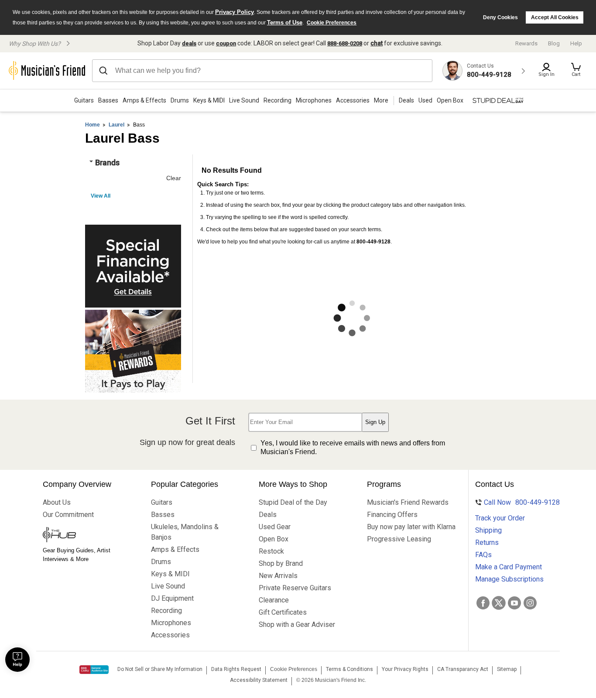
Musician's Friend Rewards (404, 502)
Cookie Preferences (331, 23)
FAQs (483, 555)
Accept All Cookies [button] (555, 17)
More (381, 100)
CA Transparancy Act (462, 669)
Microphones (314, 100)
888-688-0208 (344, 43)
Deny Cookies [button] (500, 17)
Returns (487, 542)
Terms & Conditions (349, 669)
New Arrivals (278, 575)
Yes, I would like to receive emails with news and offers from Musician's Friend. (352, 447)
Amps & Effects (144, 100)
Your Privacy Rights (405, 669)
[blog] (80, 535)
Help (576, 43)
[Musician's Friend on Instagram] (530, 603)
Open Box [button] (450, 100)
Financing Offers (392, 514)
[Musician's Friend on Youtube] (514, 603)
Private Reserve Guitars (295, 588)
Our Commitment (68, 514)
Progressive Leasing (399, 539)
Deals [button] (406, 100)
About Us (57, 502)
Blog (554, 43)
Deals (268, 514)
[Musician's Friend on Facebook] (483, 603)
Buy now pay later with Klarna (404, 527)
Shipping (488, 530)
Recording (277, 100)
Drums (180, 100)
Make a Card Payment (508, 567)
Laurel (116, 125)
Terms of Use (284, 22)
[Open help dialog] (17, 659)
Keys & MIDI (209, 100)
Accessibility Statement (259, 680)
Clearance (274, 600)
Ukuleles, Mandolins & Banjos (185, 532)
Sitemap (507, 669)
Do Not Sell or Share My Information (159, 669)
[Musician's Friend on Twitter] (499, 603)
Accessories (353, 100)
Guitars (84, 100)
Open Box (273, 539)
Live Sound (244, 100)
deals (189, 43)
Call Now (516, 502)
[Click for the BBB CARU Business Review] (94, 669)
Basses (108, 100)
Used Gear (275, 527)
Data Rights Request (236, 669)
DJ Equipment (172, 598)
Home (92, 125)
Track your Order (500, 518)
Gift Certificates (283, 612)
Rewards (526, 43)
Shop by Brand (281, 563)
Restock (271, 551)
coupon (226, 43)
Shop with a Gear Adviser (296, 624)
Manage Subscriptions (509, 579)
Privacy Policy (234, 12)
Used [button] (425, 100)
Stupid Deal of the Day (293, 502)
